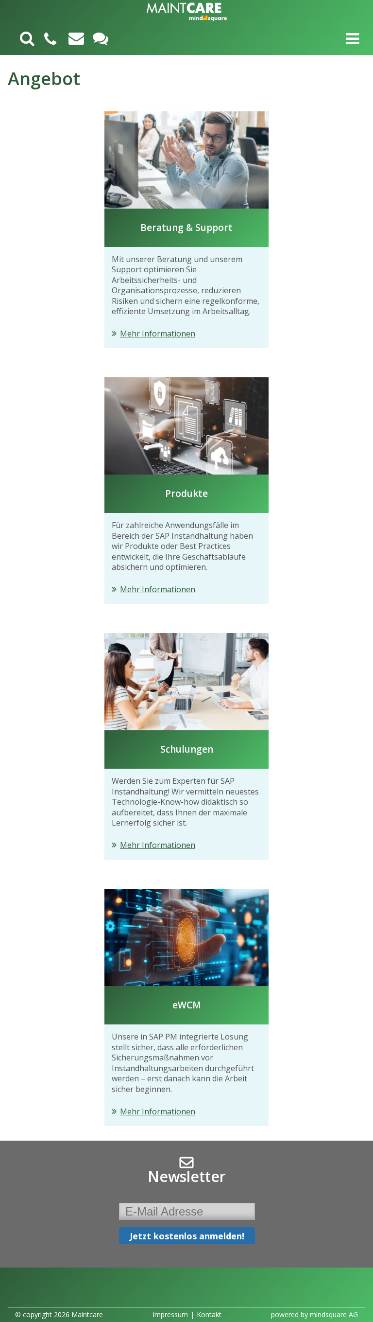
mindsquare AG (334, 1314)
